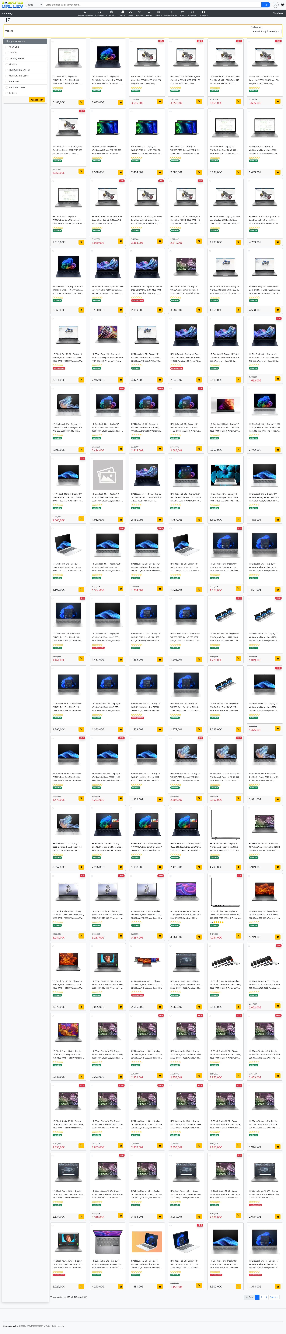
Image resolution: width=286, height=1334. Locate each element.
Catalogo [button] (8, 13)
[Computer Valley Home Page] (13, 4)
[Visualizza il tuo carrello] (282, 5)
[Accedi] (276, 5)
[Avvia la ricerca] (265, 4)
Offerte (279, 13)
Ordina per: (256, 27)
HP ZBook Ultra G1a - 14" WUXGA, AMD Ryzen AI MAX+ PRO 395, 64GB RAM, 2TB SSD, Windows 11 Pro (185, 914)
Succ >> (274, 1297)
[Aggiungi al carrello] (81, 102)
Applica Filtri (37, 99)
